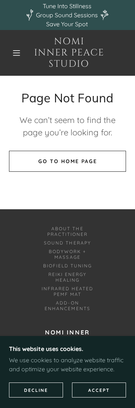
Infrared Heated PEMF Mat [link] (67, 291)
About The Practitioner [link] (67, 231)
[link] (69, 53)
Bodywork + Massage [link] (67, 254)
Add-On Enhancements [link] (67, 305)
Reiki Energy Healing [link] (67, 277)
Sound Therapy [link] (67, 243)
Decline (36, 390)
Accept (99, 390)
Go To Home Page (67, 161)
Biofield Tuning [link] (67, 265)
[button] (16, 52)
